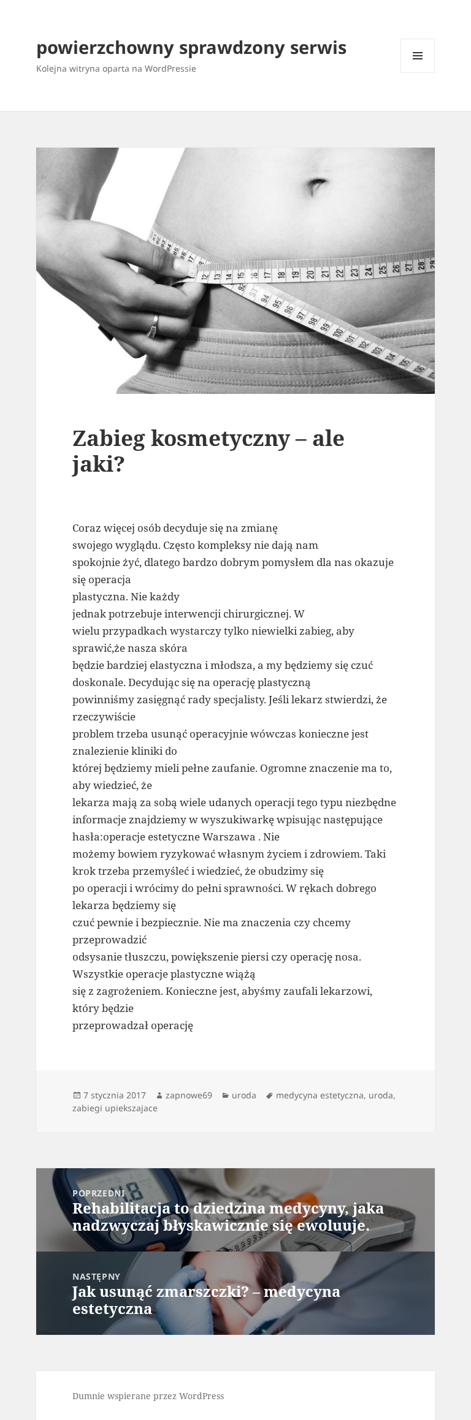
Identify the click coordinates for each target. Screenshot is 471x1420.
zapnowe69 (189, 1095)
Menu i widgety (418, 72)
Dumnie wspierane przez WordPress (148, 1396)
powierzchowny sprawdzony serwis (191, 47)
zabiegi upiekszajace (115, 1108)
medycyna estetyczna (320, 1095)
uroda (244, 1095)
